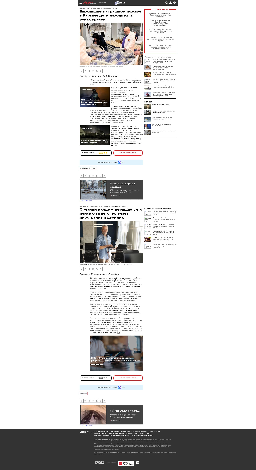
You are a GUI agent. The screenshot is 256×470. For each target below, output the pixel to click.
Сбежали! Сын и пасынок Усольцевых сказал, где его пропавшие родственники (164, 246)
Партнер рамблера (111, 462)
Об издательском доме (101, 431)
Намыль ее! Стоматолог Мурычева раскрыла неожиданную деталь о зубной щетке (163, 232)
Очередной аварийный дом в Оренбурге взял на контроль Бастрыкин (160, 15)
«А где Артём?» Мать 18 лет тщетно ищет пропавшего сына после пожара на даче (164, 61)
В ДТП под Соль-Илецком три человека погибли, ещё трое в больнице (160, 31)
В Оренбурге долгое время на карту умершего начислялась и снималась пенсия (115, 359)
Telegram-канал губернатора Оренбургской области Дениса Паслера (101, 66)
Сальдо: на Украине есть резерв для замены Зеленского (163, 111)
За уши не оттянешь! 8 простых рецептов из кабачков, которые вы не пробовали (164, 74)
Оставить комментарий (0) (128, 153)
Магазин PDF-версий (100, 433)
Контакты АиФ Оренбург (116, 433)
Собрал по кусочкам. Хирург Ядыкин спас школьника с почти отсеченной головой (164, 213)
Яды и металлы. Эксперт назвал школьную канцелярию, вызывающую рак (163, 67)
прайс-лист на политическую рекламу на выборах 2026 (111, 435)
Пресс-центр (114, 431)
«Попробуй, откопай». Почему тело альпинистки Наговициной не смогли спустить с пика (164, 94)
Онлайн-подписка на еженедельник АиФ (134, 431)
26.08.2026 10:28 (84, 206)
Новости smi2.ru (86, 200)
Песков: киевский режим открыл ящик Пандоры (162, 125)
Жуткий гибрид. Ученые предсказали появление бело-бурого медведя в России (164, 81)
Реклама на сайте (132, 433)
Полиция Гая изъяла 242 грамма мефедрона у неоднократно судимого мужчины (160, 47)
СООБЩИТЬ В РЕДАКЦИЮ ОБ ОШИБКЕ (142, 435)
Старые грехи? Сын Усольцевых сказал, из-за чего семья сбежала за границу (164, 219)
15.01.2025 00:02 (84, 8)
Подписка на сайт (154, 431)
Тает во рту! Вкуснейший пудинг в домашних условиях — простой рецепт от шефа (163, 239)
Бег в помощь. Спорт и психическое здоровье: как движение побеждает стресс (160, 39)
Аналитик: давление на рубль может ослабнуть (163, 131)
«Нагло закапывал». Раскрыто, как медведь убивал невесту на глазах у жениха (164, 226)
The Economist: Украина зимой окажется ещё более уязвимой (162, 118)
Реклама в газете (145, 433)
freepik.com (129, 264)
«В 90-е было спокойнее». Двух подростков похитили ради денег (163, 86)
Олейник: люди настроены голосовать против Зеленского (162, 105)
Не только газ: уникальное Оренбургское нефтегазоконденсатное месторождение (160, 23)
